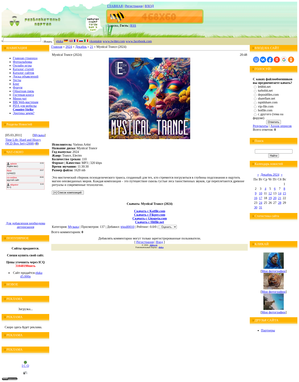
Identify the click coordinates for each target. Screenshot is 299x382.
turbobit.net (265, 90)
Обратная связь (23, 91)
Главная (56, 46)
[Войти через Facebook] (270, 60)
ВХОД (149, 6)
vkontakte (95, 41)
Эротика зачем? (23, 113)
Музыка (39, 135)
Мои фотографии (274, 271)
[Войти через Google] (284, 59)
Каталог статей (23, 69)
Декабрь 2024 (270, 174)
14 (279, 193)
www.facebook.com (139, 41)
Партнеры (268, 330)
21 (91, 46)
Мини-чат (20, 98)
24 (260, 202)
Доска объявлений (25, 76)
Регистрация (134, 6)
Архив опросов (281, 126)
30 (255, 207)
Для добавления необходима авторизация (25, 225)
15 (284, 193)
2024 (68, 46)
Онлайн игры (22, 65)
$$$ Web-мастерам (25, 102)
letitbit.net (264, 86)
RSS (133, 25)
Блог (16, 84)
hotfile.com (265, 110)
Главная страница (25, 58)
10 (260, 193)
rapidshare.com (267, 102)
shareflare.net (266, 98)
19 (270, 198)
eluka (59, 41)
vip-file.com (265, 106)
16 (255, 198)
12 (270, 193)
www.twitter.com (114, 41)
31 (260, 207)
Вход (159, 242)
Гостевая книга (23, 95)
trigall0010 (127, 226)
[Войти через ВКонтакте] (263, 60)
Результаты (260, 126)
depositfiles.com (268, 94)
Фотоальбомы (22, 62)
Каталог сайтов (23, 73)
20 (274, 198)
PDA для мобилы (25, 106)
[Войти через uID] (256, 60)
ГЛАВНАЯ (115, 6)
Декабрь (81, 46)
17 (260, 198)
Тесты (17, 80)
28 (279, 202)
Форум (17, 87)
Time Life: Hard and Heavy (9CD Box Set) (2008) (23, 141)
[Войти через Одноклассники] (291, 60)
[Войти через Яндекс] (277, 60)
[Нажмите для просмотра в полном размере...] (149, 138)
